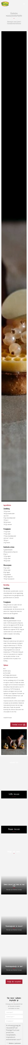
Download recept (17, 724)
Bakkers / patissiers (15, 1043)
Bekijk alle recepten (14, 981)
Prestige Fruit (4, 4)
